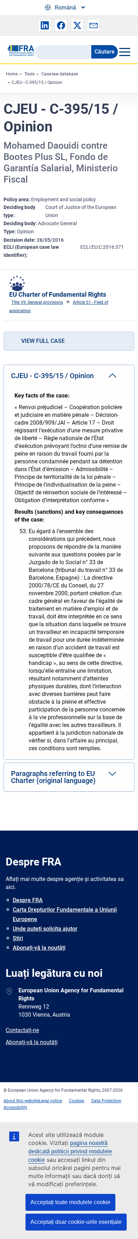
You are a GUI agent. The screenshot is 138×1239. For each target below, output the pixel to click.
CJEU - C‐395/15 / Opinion (37, 82)
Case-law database (59, 74)
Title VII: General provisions (37, 302)
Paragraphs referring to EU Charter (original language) (53, 777)
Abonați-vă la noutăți (39, 947)
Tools (29, 74)
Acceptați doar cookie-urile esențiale (76, 1222)
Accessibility (15, 1107)
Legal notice (50, 1100)
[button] (44, 25)
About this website (21, 1100)
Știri (18, 938)
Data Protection (106, 1100)
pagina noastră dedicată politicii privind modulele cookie (70, 1151)
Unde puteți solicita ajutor (45, 928)
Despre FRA (28, 900)
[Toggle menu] (124, 51)
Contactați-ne (22, 1030)
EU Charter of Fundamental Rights (57, 294)
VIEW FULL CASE (43, 341)
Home (12, 74)
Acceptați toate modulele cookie (70, 1202)
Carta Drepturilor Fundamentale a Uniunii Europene (65, 914)
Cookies (76, 1100)
